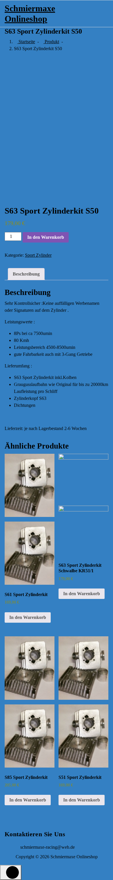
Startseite (26, 41)
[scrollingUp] (10, 872)
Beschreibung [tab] (26, 274)
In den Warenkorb (45, 237)
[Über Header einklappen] (102, 13)
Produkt (51, 41)
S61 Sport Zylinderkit (26, 594)
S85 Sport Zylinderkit (26, 777)
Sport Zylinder (38, 255)
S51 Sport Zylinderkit (80, 777)
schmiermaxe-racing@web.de (47, 847)
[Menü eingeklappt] (87, 13)
